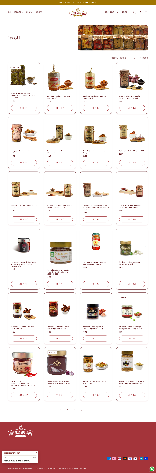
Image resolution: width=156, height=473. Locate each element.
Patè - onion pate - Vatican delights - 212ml (57, 152)
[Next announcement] (147, 2)
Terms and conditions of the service (68, 468)
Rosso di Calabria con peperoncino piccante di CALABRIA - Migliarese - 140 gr (23, 383)
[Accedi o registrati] (140, 12)
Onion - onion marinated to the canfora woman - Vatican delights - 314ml (96, 207)
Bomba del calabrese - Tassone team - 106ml (58, 97)
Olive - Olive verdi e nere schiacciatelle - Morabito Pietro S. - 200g (23, 95)
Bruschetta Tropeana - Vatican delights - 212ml (95, 152)
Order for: (114, 58)
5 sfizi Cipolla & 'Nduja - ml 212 (131, 151)
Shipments (83, 468)
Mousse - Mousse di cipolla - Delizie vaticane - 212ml (130, 97)
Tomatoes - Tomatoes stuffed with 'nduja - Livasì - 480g (58, 327)
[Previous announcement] (8, 2)
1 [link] (60, 410)
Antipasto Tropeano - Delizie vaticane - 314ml (22, 152)
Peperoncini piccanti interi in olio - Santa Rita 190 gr (94, 263)
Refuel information (40, 468)
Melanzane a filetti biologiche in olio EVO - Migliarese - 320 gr (131, 382)
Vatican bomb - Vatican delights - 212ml (24, 206)
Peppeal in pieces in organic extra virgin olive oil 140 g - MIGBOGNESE (58, 272)
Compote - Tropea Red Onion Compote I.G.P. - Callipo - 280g (59, 382)
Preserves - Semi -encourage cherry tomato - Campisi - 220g (131, 327)
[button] (18, 12)
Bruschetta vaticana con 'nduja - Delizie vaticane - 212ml (59, 206)
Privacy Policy (52, 468)
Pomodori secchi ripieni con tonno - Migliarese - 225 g (94, 327)
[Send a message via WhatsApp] (152, 469)
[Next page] (95, 410)
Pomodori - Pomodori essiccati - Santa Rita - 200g (23, 327)
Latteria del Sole (17, 468)
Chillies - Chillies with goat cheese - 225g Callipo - (130, 263)
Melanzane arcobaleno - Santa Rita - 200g (94, 382)
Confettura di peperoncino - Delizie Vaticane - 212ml (130, 206)
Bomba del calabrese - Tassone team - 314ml (94, 97)
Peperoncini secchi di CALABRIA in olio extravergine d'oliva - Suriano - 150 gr (23, 264)
